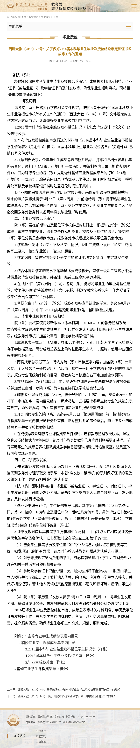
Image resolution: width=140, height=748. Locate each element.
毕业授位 (46, 17)
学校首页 (41, 731)
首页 (23, 17)
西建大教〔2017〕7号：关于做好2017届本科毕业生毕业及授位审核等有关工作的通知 (69, 689)
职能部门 (41, 736)
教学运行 (33, 17)
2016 (32, 656)
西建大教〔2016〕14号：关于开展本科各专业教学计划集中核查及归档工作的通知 (67, 696)
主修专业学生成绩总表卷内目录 (53, 636)
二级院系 (41, 742)
